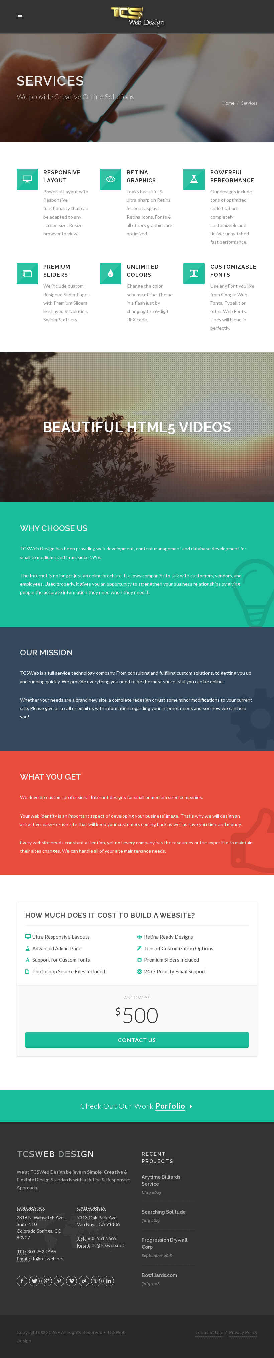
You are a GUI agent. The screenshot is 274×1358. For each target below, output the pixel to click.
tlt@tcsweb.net (47, 1258)
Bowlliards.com (159, 1275)
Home (228, 103)
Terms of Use (209, 1332)
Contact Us (137, 1040)
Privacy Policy (243, 1332)
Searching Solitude (164, 1212)
